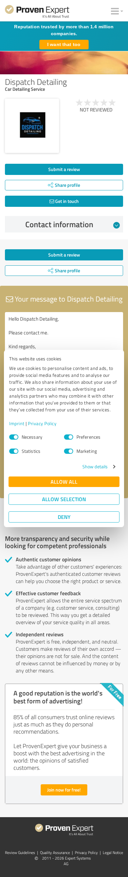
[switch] (68, 437)
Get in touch (66, 201)
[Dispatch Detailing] (32, 125)
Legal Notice (113, 852)
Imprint (17, 423)
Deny (64, 517)
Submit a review (64, 169)
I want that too (63, 44)
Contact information (59, 224)
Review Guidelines (20, 852)
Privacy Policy (42, 423)
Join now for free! (64, 790)
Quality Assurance (55, 852)
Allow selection (64, 499)
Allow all (64, 481)
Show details (95, 466)
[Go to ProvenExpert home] (37, 12)
